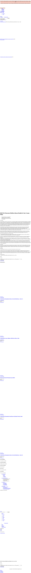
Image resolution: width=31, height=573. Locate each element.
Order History (5, 483)
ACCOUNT (3, 482)
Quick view (1, 296)
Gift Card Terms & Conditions (7, 488)
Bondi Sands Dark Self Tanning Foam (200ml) (7, 377)
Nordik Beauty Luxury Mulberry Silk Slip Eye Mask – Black (9, 338)
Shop (4, 475)
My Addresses (5, 484)
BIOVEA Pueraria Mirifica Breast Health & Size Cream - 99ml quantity (9, 565)
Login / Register (4, 527)
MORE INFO (3, 486)
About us (4, 476)
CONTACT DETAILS (4, 478)
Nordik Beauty (2, 300)
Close (1, 511)
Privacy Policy (5, 487)
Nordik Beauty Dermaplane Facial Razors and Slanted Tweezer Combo (11, 416)
